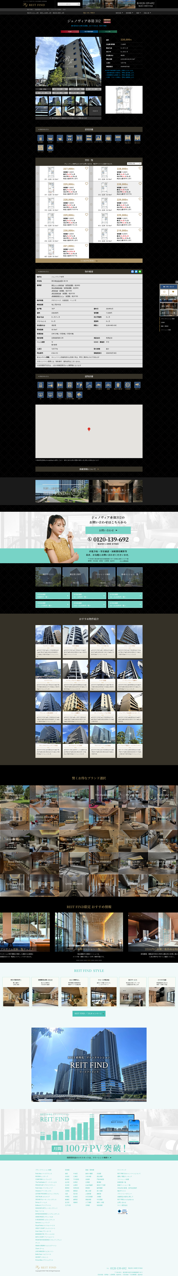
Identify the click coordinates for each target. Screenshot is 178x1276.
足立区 (67, 1202)
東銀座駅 (88, 1199)
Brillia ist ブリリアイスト (43, 1205)
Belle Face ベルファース (43, 1254)
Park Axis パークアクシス (43, 1173)
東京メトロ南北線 (58, 285)
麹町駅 (99, 1194)
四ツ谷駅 (100, 1191)
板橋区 (67, 1199)
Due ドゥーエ (39, 1211)
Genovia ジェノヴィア (42, 1222)
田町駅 (87, 1188)
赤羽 (60, 281)
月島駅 (87, 1205)
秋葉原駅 (100, 1205)
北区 (57, 281)
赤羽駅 (61, 291)
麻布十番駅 (89, 1173)
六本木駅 (88, 1176)
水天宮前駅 (89, 1196)
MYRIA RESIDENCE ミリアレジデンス (47, 1214)
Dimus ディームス (41, 1202)
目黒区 (75, 1182)
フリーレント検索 (123, 1179)
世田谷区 (76, 1188)
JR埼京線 (55, 291)
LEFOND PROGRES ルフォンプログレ (47, 1194)
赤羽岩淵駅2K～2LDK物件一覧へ (118, 595)
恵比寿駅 (100, 1176)
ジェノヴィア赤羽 (56, 9)
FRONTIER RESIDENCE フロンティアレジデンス (48, 1241)
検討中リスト (121, 1191)
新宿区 (67, 1179)
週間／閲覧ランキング (124, 1176)
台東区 (75, 1185)
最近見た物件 (164, 294)
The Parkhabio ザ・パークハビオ (46, 1182)
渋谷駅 (99, 1173)
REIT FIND (30, 9)
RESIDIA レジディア (41, 1176)
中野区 (67, 1196)
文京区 (67, 1185)
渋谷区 (67, 1176)
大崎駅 (99, 1196)
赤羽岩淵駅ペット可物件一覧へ (44, 604)
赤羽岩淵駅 (69, 285)
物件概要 (128, 13)
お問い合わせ (106, 530)
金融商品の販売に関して (125, 1196)
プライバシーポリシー (124, 1194)
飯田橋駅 (100, 1188)
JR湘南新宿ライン (58, 296)
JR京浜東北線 (56, 293)
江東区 (75, 1176)
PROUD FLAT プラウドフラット (45, 1185)
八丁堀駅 (88, 1202)
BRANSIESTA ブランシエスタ (44, 1234)
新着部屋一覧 (121, 1182)
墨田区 (67, 1188)
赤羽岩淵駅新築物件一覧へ (43, 595)
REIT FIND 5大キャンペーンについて (129, 1173)
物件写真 (118, 13)
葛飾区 (75, 1202)
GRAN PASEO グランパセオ (44, 1217)
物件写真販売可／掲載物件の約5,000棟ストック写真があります (69, 118)
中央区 (75, 1173)
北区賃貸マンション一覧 (42, 9)
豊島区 (75, 1191)
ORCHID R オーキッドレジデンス (45, 1199)
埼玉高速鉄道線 (57, 288)
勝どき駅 (88, 1191)
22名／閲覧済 (91, 13)
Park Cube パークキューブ (44, 1188)
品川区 (67, 1182)
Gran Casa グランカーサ (43, 1231)
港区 (66, 1173)
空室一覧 (146, 13)
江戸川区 (68, 1205)
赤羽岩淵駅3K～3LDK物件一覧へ (118, 604)
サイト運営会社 (124, 561)
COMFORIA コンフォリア (43, 1179)
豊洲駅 (99, 1182)
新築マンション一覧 (123, 1185)
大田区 (67, 1191)
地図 (137, 13)
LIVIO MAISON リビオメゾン (44, 1251)
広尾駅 (87, 1182)
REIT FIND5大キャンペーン (88, 1013)
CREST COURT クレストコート (45, 1228)
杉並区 (75, 1196)
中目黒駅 (100, 1199)
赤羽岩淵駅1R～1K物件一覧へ (81, 595)
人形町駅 (88, 1194)
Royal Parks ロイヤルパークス (45, 1225)
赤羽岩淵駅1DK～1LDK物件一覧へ (82, 604)
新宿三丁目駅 (101, 1185)
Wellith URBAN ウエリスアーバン (46, 1245)
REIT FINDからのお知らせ (125, 1199)
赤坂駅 (87, 1179)
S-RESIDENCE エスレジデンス (45, 1220)
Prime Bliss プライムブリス (44, 1260)
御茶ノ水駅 (100, 1202)
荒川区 (75, 1194)
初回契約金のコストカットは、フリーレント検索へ (88, 1157)
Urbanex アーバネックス (43, 1191)
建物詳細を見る (44, 129)
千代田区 (76, 1179)
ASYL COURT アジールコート (44, 1237)
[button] (138, 933)
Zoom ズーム (39, 1248)
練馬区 (75, 1199)
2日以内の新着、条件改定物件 (127, 1188)
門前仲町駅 (100, 1179)
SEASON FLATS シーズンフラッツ (46, 1208)
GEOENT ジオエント (41, 1257)
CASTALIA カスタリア (42, 1196)
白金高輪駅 (89, 1185)
